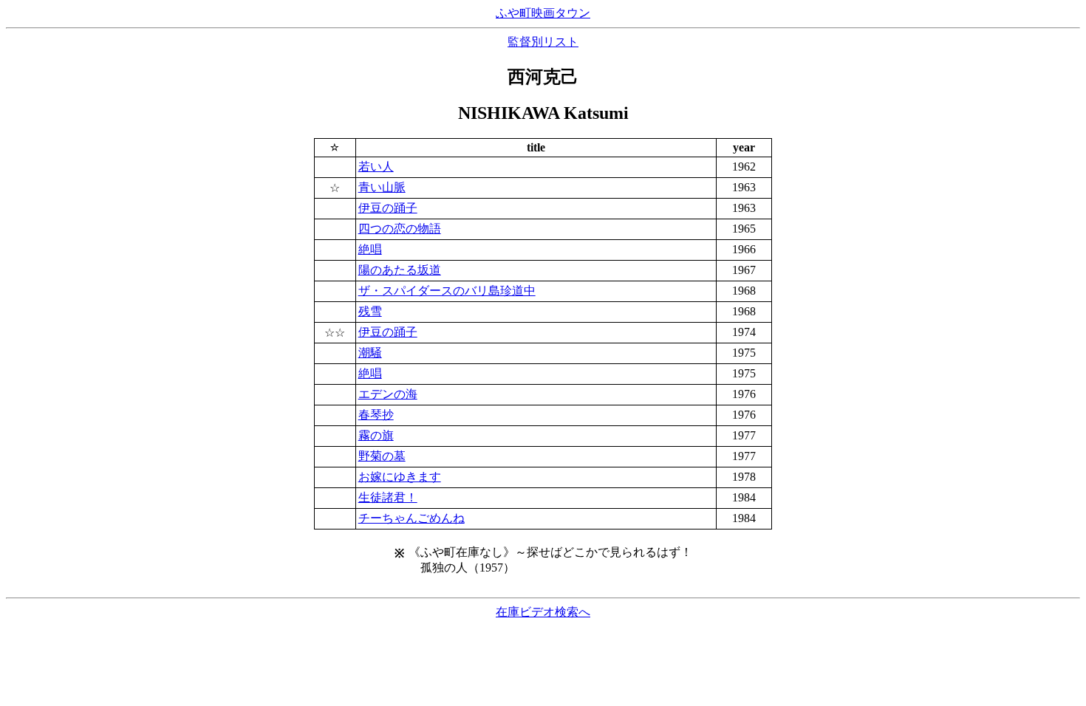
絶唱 (370, 249)
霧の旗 (376, 435)
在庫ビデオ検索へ (543, 612)
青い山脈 (382, 187)
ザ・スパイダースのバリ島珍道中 (447, 290)
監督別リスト (543, 41)
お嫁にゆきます (399, 476)
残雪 (370, 311)
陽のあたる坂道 (399, 270)
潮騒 (370, 352)
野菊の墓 (382, 456)
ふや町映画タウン (543, 13)
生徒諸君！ (387, 497)
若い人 (376, 166)
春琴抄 (376, 414)
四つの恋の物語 (399, 228)
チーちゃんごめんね (411, 518)
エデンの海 (387, 394)
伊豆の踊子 (387, 208)
